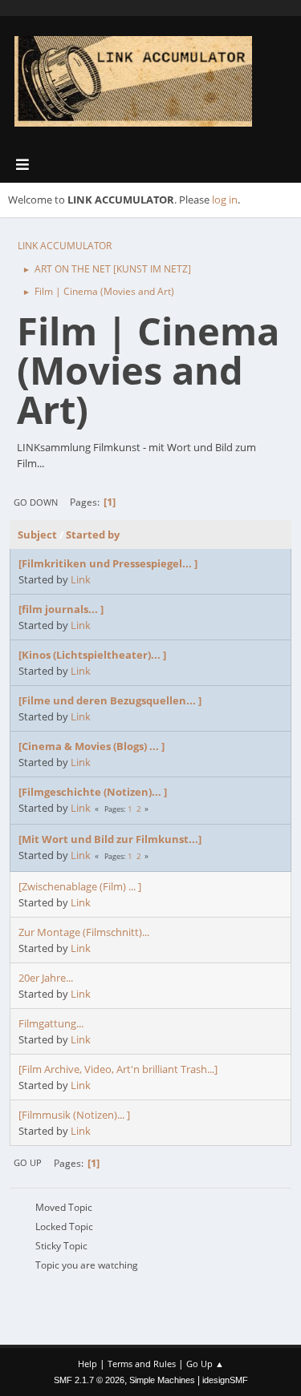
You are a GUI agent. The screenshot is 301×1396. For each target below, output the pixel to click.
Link (81, 579)
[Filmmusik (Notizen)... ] (74, 1115)
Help (87, 1364)
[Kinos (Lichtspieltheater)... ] (92, 655)
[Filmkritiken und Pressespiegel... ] (107, 563)
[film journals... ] (61, 609)
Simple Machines (162, 1380)
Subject (37, 534)
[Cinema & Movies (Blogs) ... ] (91, 746)
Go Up (28, 1162)
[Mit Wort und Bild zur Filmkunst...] (109, 839)
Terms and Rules (142, 1364)
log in (225, 199)
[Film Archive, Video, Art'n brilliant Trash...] (118, 1069)
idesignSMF (225, 1380)
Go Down (36, 502)
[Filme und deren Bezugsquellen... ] (109, 700)
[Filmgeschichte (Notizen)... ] (92, 792)
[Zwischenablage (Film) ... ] (79, 886)
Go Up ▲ (205, 1364)
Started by (93, 534)
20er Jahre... (45, 977)
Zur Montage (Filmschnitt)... (83, 932)
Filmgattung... (50, 1023)
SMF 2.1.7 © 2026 (89, 1380)
